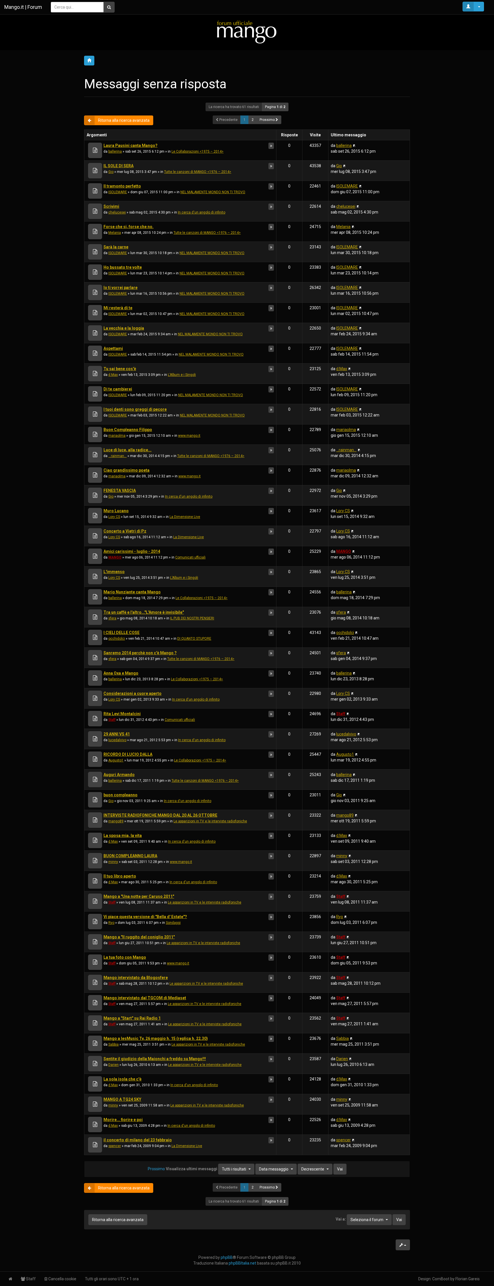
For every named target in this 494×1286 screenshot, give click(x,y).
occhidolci (116, 639)
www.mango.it (189, 436)
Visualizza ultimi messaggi (206, 1168)
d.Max (113, 375)
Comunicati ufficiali (190, 557)
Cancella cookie (61, 1279)
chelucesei (117, 212)
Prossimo (268, 120)
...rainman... (117, 456)
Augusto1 (116, 760)
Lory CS (114, 517)
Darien (113, 1065)
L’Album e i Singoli (182, 375)
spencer (114, 1146)
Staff (111, 720)
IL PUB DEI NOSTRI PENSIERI (192, 618)
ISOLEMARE (117, 192)
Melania (114, 233)
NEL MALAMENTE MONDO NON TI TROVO (212, 192)
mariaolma (117, 436)
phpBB (227, 1257)
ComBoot (440, 1279)
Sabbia (113, 1044)
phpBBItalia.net (242, 1263)
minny (113, 862)
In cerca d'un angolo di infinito (201, 212)
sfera (112, 618)
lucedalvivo (117, 740)
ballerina (115, 151)
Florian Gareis (467, 1279)
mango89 (116, 821)
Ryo (111, 923)
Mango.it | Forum (23, 7)
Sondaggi (173, 923)
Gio (110, 172)
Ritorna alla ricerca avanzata (124, 120)
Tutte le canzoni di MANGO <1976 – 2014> (197, 172)
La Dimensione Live (185, 517)
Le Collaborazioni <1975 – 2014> (198, 151)
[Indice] (247, 31)
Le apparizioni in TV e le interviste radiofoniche (210, 821)
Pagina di (275, 107)
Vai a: (341, 1219)
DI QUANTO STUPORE (194, 639)
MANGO (114, 557)
